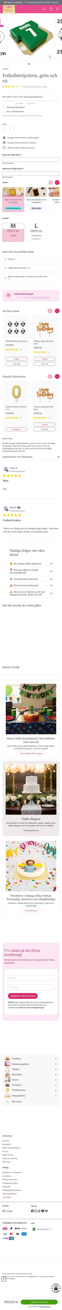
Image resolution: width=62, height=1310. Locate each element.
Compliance (7, 1176)
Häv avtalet (6, 1197)
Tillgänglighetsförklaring (11, 1190)
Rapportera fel (7, 1155)
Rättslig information (10, 1179)
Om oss (5, 1151)
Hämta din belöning (9, 1158)
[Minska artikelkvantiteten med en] (4, 129)
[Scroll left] (50, 311)
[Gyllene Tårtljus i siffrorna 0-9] (16, 401)
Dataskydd (6, 1187)
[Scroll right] (57, 311)
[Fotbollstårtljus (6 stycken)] (16, 334)
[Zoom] (50, 57)
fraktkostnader (45, 1306)
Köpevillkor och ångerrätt (12, 1172)
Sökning (5, 1141)
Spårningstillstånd (9, 1194)
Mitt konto (6, 1162)
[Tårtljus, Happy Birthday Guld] (44, 336)
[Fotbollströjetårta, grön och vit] (15, 631)
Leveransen (6, 1144)
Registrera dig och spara (23, 996)
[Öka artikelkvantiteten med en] (14, 129)
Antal (4, 124)
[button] (56, 1288)
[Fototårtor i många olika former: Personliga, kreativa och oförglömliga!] (31, 866)
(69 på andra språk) (39, 87)
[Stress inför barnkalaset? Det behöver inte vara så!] (31, 709)
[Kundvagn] (51, 9)
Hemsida (5, 69)
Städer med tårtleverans (11, 1148)
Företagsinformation (10, 1183)
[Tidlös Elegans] (31, 789)
